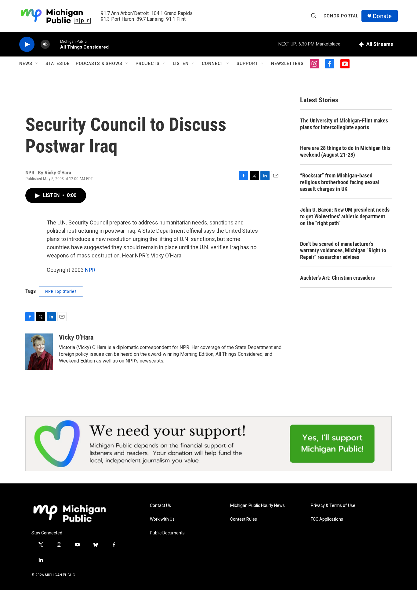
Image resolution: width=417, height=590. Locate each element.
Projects (148, 63)
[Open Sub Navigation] (36, 63)
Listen (181, 63)
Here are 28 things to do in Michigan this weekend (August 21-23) (345, 151)
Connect (212, 63)
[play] (27, 44)
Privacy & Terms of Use (333, 505)
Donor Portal (341, 15)
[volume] (45, 44)
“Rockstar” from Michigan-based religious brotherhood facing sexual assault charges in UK (339, 182)
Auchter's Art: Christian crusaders (337, 278)
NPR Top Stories (61, 291)
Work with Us (162, 519)
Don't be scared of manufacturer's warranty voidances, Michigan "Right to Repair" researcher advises (343, 250)
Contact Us (160, 505)
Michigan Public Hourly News (257, 505)
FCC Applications (327, 519)
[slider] (55, 44)
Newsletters (287, 63)
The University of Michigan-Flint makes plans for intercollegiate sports (344, 123)
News (25, 63)
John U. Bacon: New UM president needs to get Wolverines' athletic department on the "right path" (345, 216)
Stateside (57, 63)
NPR (90, 270)
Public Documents (167, 533)
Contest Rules (243, 519)
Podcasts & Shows (99, 63)
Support (247, 63)
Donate (382, 16)
